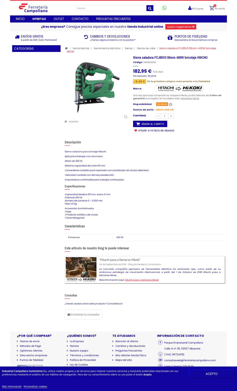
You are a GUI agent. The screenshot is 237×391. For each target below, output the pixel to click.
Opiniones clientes (31, 350)
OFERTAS (39, 19)
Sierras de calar (146, 48)
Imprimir (73, 121)
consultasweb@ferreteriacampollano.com (190, 360)
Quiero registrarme (179, 27)
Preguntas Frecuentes (128, 350)
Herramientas (81, 48)
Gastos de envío (30, 341)
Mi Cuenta (197, 8)
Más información (12, 386)
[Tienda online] (35, 8)
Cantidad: (139, 115)
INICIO (20, 19)
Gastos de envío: (143, 109)
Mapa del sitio (123, 360)
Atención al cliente (126, 341)
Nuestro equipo (79, 350)
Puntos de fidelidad (31, 360)
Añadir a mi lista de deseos (155, 130)
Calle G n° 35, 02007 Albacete (182, 348)
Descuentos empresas (33, 355)
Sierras (129, 48)
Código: (138, 62)
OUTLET (59, 19)
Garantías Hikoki (190, 98)
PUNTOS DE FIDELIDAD (191, 36)
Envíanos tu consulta (84, 315)
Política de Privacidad (83, 360)
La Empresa (77, 341)
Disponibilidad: (142, 104)
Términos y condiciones (84, 355)
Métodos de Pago (30, 346)
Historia (74, 346)
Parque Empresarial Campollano (183, 342)
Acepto (212, 374)
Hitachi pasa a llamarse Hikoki (142, 280)
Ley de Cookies (79, 364)
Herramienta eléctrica (107, 48)
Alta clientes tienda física (130, 355)
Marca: (137, 88)
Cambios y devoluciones (130, 346)
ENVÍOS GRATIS (32, 36)
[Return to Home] (66, 48)
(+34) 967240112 (174, 354)
